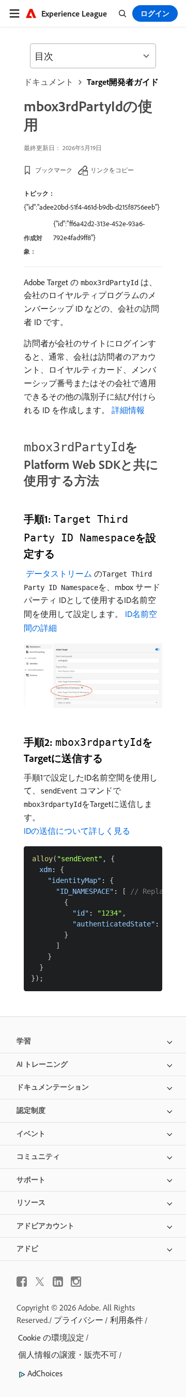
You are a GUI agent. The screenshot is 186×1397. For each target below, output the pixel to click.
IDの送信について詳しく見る (77, 831)
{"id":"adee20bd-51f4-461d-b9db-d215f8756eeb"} (92, 207)
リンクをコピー (112, 170)
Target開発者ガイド (123, 82)
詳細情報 (128, 410)
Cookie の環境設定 (51, 1337)
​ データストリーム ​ (59, 573)
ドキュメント (48, 82)
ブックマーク (53, 170)
